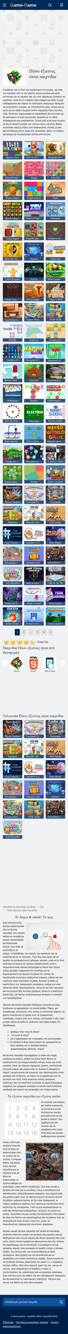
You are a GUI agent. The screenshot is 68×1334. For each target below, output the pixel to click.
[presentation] (5, 663)
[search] (61, 1302)
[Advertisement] (51, 39)
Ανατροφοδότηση (12, 1326)
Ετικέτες (55, 1322)
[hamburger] (4, 5)
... (31, 632)
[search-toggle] (50, 5)
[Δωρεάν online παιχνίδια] (23, 5)
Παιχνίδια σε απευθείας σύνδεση (32, 1322)
